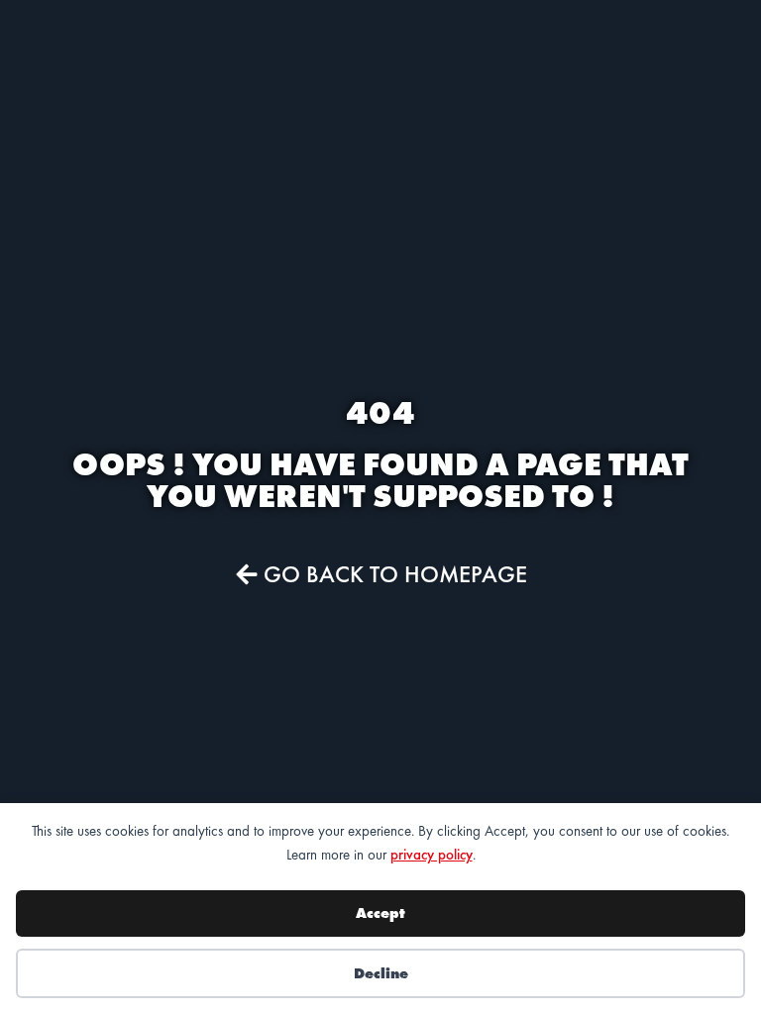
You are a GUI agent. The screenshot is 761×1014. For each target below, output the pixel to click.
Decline (381, 973)
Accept (380, 913)
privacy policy (431, 854)
